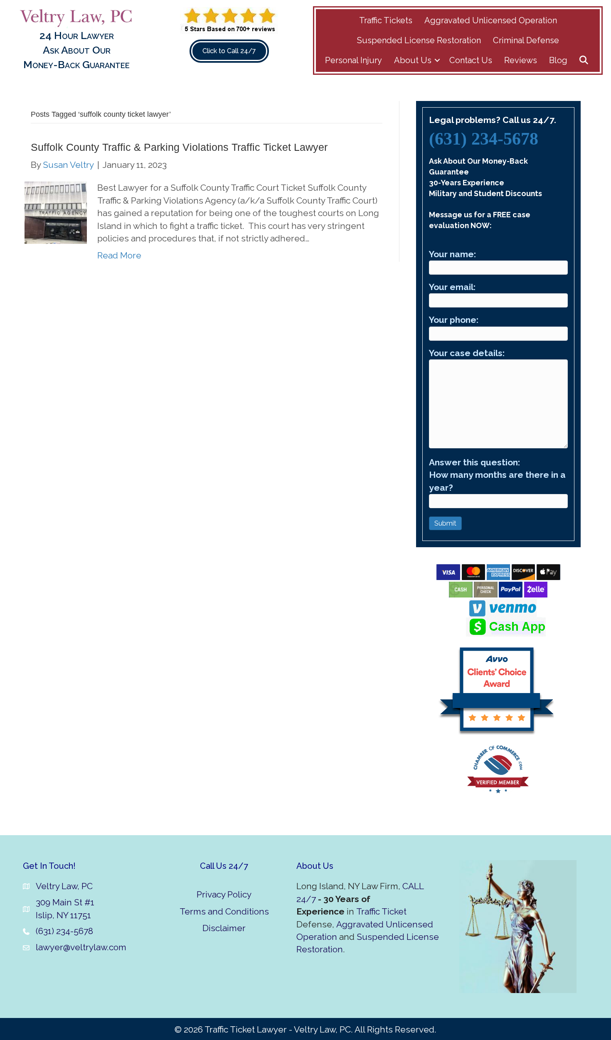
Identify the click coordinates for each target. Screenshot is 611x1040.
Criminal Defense (526, 40)
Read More (119, 255)
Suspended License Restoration (419, 40)
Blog (558, 60)
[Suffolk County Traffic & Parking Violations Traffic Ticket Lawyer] (56, 212)
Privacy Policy (224, 894)
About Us (412, 60)
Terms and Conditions (224, 911)
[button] (437, 60)
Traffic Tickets (385, 20)
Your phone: (453, 320)
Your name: (452, 254)
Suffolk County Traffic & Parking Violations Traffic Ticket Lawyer (179, 147)
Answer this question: (497, 475)
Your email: (452, 287)
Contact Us (470, 60)
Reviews (520, 60)
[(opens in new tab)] (229, 20)
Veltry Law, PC (64, 886)
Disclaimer (224, 928)
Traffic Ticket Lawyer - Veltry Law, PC (277, 1029)
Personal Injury (353, 60)
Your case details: (467, 353)
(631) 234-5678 (483, 138)
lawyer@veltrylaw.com (81, 947)
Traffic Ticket (381, 911)
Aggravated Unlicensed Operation (490, 20)
